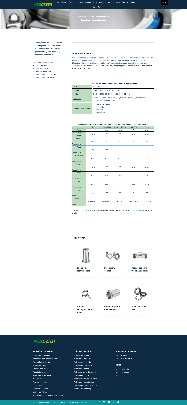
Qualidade (131, 2)
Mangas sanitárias (40, 379)
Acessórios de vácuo (124, 359)
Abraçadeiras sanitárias (42, 375)
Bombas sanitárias (40, 65)
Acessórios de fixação (41, 362)
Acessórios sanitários (86, 16)
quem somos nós (122, 369)
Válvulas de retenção (82, 362)
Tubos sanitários (39, 68)
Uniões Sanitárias (40, 392)
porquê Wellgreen (122, 372)
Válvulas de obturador (83, 375)
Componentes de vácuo (42, 77)
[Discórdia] (113, 402)
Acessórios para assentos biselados (47, 359)
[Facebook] (99, 402)
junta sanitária (138, 210)
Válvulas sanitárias (40, 71)
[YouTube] (109, 402)
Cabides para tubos (41, 369)
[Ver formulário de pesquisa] (140, 4)
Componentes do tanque (42, 74)
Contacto (96, 7)
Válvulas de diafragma (83, 365)
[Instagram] (104, 402)
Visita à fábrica (121, 376)
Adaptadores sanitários (42, 372)
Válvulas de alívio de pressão (85, 379)
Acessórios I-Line (40, 365)
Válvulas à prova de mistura (85, 372)
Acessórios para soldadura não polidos (48, 395)
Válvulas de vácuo (123, 355)
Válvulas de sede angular (84, 389)
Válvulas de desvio (81, 369)
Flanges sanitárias (40, 382)
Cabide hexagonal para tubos (84, 309)
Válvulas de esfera (81, 355)
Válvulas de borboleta (82, 359)
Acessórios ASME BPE (41, 355)
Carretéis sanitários (40, 389)
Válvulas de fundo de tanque (85, 385)
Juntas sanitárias (102, 16)
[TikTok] (118, 402)
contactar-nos (85, 210)
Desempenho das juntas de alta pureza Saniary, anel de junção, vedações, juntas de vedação (47, 52)
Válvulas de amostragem (84, 382)
